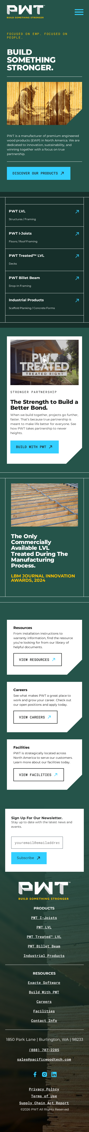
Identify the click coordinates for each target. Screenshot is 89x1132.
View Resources (34, 659)
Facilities (44, 1011)
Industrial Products (44, 955)
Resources (44, 973)
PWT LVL (44, 927)
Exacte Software (44, 982)
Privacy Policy (44, 1089)
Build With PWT (31, 446)
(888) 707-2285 (44, 1050)
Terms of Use (44, 1096)
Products (44, 908)
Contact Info (44, 1020)
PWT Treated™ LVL (44, 936)
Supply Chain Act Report (44, 1103)
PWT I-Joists (44, 918)
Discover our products (35, 173)
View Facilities (35, 774)
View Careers (32, 717)
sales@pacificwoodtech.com (44, 1059)
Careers (44, 1001)
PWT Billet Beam (44, 946)
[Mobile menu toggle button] (77, 12)
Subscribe (25, 858)
